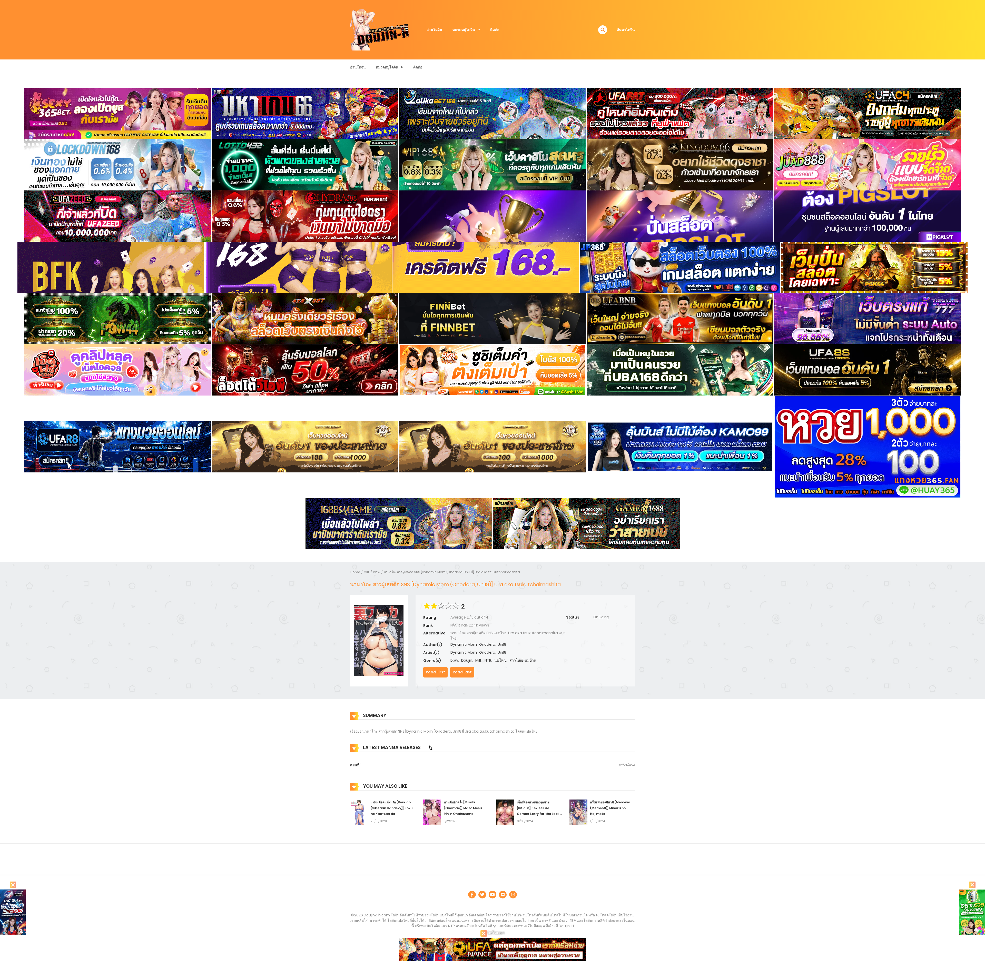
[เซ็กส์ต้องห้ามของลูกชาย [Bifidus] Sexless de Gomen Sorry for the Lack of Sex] (505, 811)
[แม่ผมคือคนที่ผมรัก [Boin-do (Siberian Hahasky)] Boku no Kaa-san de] (359, 811)
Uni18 (502, 644)
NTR (488, 660)
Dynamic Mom (463, 644)
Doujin (466, 660)
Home (355, 572)
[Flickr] (503, 894)
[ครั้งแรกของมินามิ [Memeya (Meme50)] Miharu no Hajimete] (578, 811)
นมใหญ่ (500, 660)
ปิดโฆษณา (496, 932)
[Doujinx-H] (380, 29)
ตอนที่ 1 (355, 764)
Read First (435, 672)
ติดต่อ (494, 29)
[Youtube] (492, 894)
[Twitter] (482, 894)
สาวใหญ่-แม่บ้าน (522, 660)
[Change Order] (430, 748)
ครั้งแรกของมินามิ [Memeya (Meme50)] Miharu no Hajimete (610, 808)
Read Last (462, 672)
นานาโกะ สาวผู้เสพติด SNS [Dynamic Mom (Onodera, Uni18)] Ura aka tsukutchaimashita (452, 572)
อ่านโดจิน (434, 29)
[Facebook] (472, 894)
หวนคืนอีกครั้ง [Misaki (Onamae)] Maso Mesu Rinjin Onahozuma (463, 808)
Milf (366, 572)
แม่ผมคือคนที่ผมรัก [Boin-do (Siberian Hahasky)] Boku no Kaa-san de (391, 808)
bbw (376, 572)
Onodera (487, 644)
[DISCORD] (513, 894)
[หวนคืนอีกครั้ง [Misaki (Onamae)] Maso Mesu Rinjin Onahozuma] (432, 811)
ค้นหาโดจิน (626, 29)
